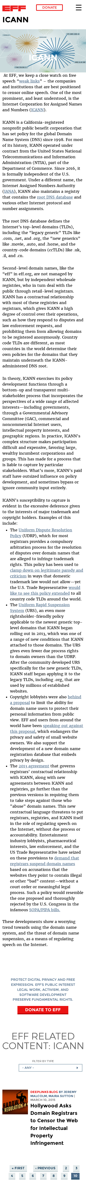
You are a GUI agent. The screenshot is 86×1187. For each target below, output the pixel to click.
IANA (9, 191)
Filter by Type (43, 1061)
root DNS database (55, 197)
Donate (49, 7)
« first (18, 1168)
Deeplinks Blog (44, 1092)
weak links (29, 81)
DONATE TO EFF (43, 1009)
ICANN (37, 109)
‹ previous (45, 1168)
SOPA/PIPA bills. (44, 909)
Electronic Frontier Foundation (15, 8)
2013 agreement (34, 766)
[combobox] (50, 1068)
